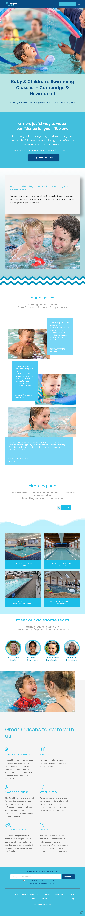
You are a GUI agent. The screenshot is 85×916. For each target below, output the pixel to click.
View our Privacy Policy (49, 883)
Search (67, 507)
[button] (79, 4)
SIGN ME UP (68, 876)
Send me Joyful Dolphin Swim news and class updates (44, 881)
